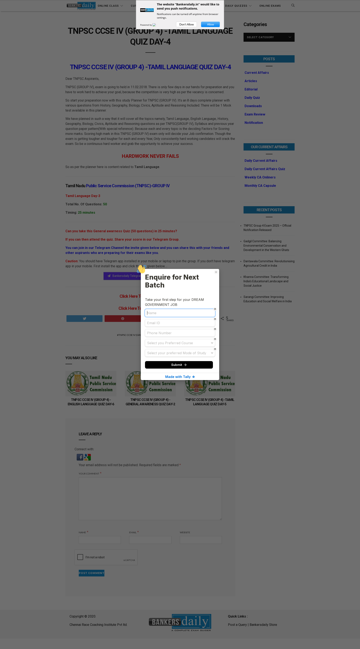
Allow (210, 24)
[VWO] (156, 24)
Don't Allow (186, 24)
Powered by (146, 24)
